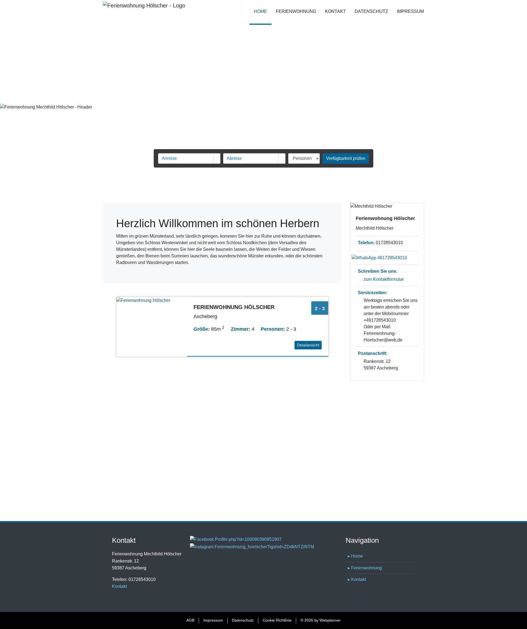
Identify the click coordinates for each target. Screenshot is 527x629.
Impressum (410, 11)
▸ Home (355, 556)
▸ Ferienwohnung (365, 568)
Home (262, 11)
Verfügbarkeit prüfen (345, 158)
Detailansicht (308, 345)
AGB (190, 620)
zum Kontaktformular (384, 279)
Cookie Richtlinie (277, 620)
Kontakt (335, 11)
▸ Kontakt (357, 579)
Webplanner (330, 620)
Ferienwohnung (296, 11)
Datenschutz (371, 11)
